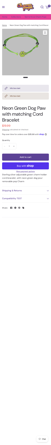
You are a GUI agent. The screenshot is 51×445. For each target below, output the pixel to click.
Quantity (6, 140)
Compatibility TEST (12, 198)
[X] (15, 207)
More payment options (25, 171)
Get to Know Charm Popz (35, 17)
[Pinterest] (19, 207)
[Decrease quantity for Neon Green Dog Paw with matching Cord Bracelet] (4, 146)
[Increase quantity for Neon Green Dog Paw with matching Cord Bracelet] (14, 146)
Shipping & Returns (12, 190)
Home (4, 17)
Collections (16, 17)
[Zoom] (45, 32)
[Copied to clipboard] (23, 207)
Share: (5, 208)
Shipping (5, 129)
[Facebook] (11, 207)
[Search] (42, 7)
